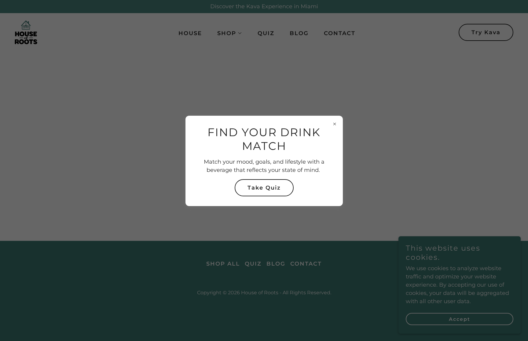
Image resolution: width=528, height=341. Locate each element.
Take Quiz (264, 187)
